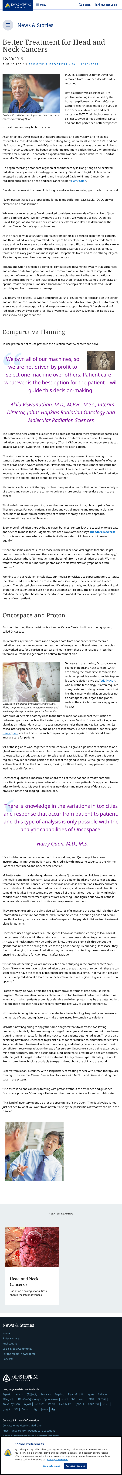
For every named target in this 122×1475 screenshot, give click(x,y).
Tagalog (59, 1394)
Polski (51, 1404)
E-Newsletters (11, 1338)
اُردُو (105, 1404)
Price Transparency (14, 1430)
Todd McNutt (107, 680)
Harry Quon (78, 181)
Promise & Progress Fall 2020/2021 (64, 64)
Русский (73, 1394)
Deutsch (39, 1404)
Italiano (102, 1394)
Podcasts (8, 1359)
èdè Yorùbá (68, 1399)
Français (46, 1394)
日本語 (90, 1399)
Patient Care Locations (41, 1430)
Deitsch (25, 1409)
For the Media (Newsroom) (19, 1354)
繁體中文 (32, 1394)
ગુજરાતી (79, 1404)
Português (87, 1394)
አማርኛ (19, 1394)
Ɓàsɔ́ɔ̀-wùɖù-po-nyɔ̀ (29, 1399)
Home (6, 1333)
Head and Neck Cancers (24, 1281)
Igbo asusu (51, 1399)
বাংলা (81, 1399)
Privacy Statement (48, 1435)
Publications (10, 1343)
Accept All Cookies (75, 1465)
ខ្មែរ (35, 1409)
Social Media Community (17, 1348)
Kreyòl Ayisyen (11, 1404)
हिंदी (16, 1409)
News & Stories (35, 25)
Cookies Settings (51, 1465)
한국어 (102, 1399)
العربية (27, 1404)
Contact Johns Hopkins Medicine (22, 1425)
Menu (41, 6)
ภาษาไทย (93, 1404)
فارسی (6, 1409)
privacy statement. (57, 1459)
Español (7, 1394)
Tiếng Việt (8, 1399)
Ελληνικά (65, 1404)
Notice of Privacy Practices (18, 1435)
